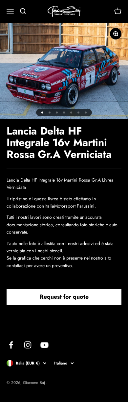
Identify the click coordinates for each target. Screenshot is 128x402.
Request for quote (64, 296)
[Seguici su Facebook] (11, 344)
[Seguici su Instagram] (27, 344)
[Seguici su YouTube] (44, 344)
